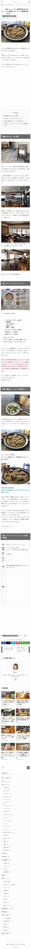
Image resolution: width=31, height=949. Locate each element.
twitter (7, 944)
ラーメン (6, 829)
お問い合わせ (17, 944)
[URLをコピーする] (27, 643)
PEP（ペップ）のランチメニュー (14, 118)
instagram (12, 944)
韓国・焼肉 (7, 847)
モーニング (7, 826)
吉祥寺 (14, 16)
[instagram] (15, 680)
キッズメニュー (8, 805)
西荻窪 (5, 911)
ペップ (21, 635)
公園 (6, 924)
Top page (23, 944)
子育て (6, 896)
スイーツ (7, 808)
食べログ (9, 560)
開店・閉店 (7, 933)
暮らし (6, 878)
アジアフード (8, 793)
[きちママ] (15, 2)
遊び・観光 (7, 915)
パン (6, 823)
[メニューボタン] (2, 2)
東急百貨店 (7, 872)
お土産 (6, 787)
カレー (6, 802)
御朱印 (6, 927)
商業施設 (7, 860)
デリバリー (7, 817)
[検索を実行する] (28, 767)
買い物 (6, 902)
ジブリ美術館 (7, 918)
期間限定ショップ (8, 908)
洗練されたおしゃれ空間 (11, 115)
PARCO (6, 863)
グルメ (6, 784)
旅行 (5, 875)
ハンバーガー (7, 820)
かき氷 (6, 790)
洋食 (11, 16)
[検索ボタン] (29, 2)
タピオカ (7, 811)
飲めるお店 (7, 850)
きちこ (15, 672)
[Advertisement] (15, 89)
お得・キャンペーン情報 (10, 884)
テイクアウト (8, 814)
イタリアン (7, 796)
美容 (6, 899)
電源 (6, 844)
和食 (6, 835)
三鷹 (5, 853)
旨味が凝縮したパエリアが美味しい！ (15, 121)
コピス (6, 869)
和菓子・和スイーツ (9, 832)
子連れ (8, 16)
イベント (6, 781)
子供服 (6, 893)
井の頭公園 (7, 921)
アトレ (6, 866)
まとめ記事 (7, 778)
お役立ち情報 (7, 881)
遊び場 (6, 930)
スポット (7, 887)
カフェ (4, 16)
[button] (3, 643)
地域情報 (6, 890)
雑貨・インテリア (8, 905)
